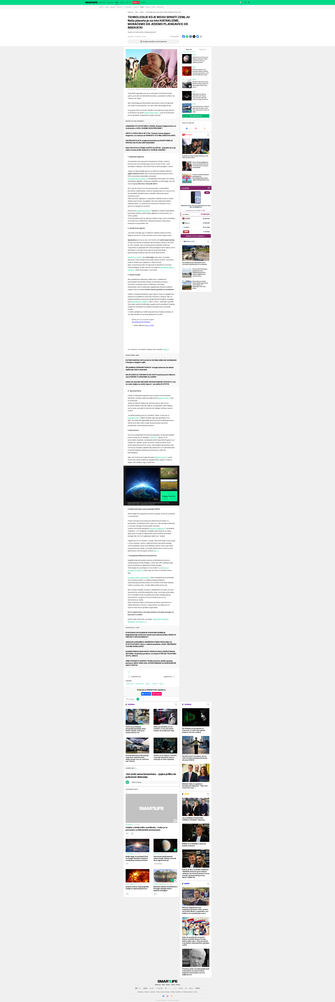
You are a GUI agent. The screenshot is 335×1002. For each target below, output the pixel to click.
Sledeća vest (168, 676)
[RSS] (204, 128)
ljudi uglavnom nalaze (139, 302)
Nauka (142, 12)
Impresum (147, 992)
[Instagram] (195, 128)
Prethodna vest (136, 676)
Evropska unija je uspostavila (138, 577)
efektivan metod (160, 457)
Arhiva (195, 992)
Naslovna (130, 12)
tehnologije (140, 683)
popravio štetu (163, 398)
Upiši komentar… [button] (137, 782)
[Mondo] (138, 988)
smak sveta (130, 683)
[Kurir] (145, 988)
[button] (174, 36)
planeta (154, 683)
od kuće (153, 437)
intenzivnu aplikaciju (156, 528)
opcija (165, 349)
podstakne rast (133, 418)
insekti (148, 683)
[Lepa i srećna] (151, 988)
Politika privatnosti (188, 992)
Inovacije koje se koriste (136, 179)
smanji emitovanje (142, 211)
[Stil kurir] (186, 988)
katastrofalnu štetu (151, 113)
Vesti (136, 12)
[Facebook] (186, 128)
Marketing (140, 992)
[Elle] (174, 988)
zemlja (161, 683)
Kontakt (153, 992)
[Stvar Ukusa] (168, 988)
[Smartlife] (91, 2)
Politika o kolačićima (176, 992)
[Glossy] (191, 988)
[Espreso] (197, 988)
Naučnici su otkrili (134, 257)
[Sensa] (181, 988)
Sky (155, 551)
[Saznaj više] (208, 134)
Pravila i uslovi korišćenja (163, 992)
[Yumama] (159, 988)
